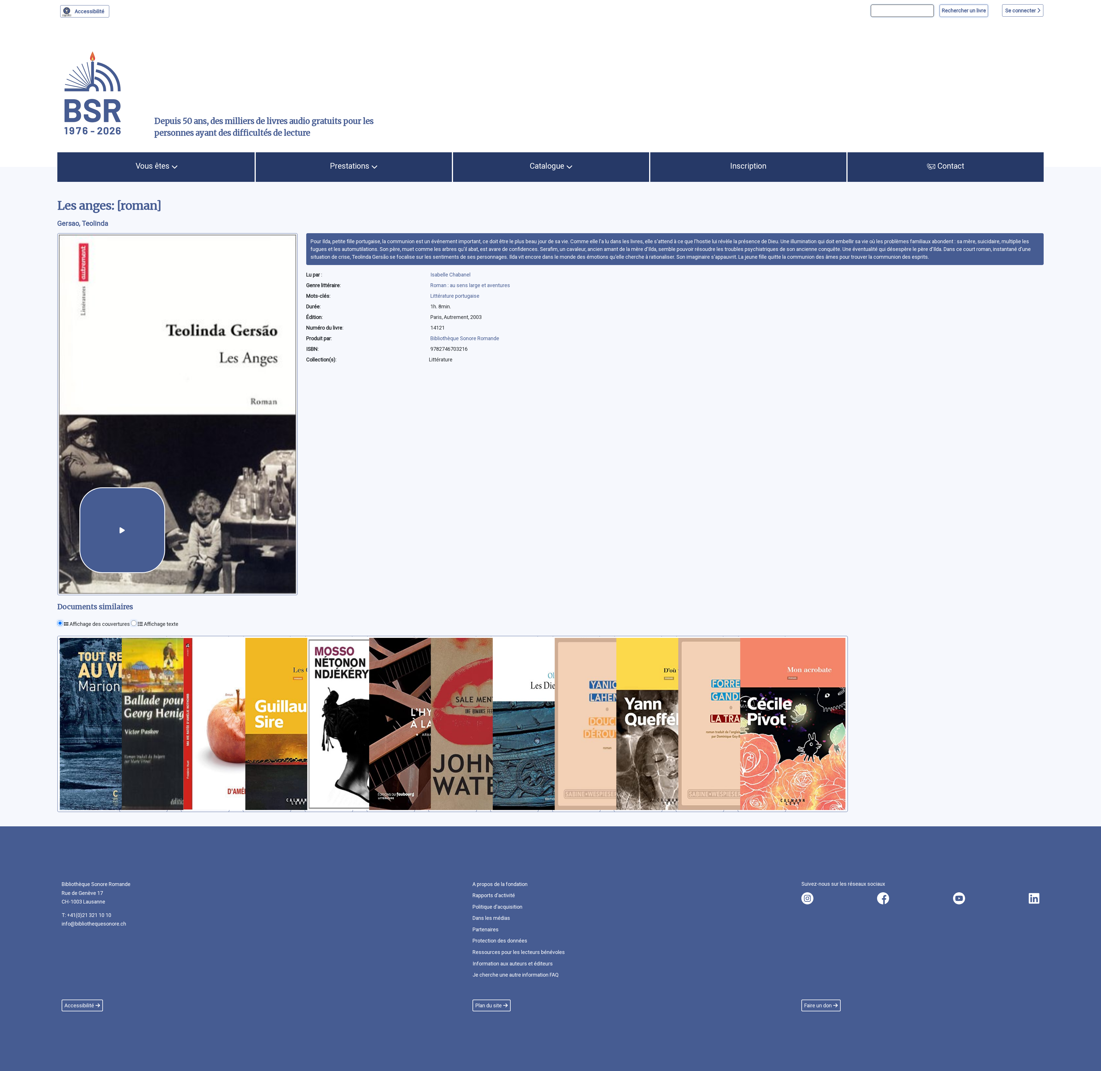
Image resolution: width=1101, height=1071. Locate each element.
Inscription (748, 166)
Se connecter (1021, 10)
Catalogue (548, 166)
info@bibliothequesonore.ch (94, 924)
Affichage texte (160, 624)
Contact (949, 166)
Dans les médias (491, 918)
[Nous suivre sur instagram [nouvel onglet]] (807, 898)
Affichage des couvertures (99, 624)
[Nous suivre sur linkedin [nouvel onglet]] (1034, 898)
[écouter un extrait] (122, 530)
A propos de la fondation (500, 884)
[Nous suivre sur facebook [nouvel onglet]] (883, 898)
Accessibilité (89, 11)
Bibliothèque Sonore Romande (464, 338)
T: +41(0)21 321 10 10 (86, 915)
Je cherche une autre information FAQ (516, 975)
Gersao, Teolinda (82, 223)
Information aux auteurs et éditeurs (513, 964)
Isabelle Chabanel (450, 275)
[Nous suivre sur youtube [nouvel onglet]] (959, 898)
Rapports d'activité (494, 895)
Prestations (350, 166)
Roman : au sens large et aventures (470, 285)
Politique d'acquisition (497, 907)
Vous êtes (153, 166)
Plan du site (488, 1005)
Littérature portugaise (454, 296)
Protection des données (500, 941)
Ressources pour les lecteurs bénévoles (519, 952)
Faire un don (818, 1005)
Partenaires (486, 929)
